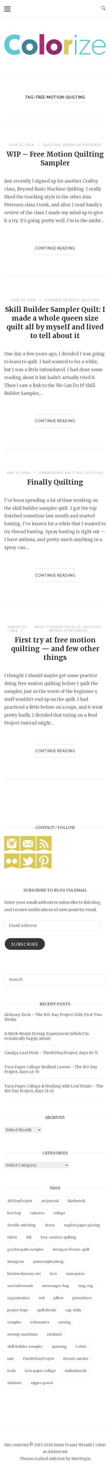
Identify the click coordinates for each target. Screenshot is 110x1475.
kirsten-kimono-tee (24, 1274)
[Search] (99, 977)
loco (53, 1274)
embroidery (51, 472)
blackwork (76, 1201)
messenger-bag (55, 1286)
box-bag (14, 1213)
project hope (17, 1310)
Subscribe (25, 944)
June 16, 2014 (24, 300)
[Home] (55, 53)
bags (39, 627)
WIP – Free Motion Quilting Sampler (55, 158)
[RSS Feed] (44, 849)
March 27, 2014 (17, 628)
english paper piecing (82, 1225)
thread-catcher (76, 1358)
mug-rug (85, 1286)
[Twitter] (28, 867)
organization (18, 1298)
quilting (52, 144)
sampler (14, 1322)
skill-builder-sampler (25, 1346)
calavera (37, 1213)
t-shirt (81, 1346)
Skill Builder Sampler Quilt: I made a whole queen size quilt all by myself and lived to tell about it (55, 322)
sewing (64, 1322)
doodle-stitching (21, 1225)
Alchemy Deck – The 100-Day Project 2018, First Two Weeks (53, 1017)
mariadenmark (20, 1286)
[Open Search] (103, 8)
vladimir (14, 1383)
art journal (50, 1201)
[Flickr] (11, 867)
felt (29, 1237)
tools (11, 1371)
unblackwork (75, 1371)
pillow (58, 1298)
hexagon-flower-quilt (71, 1249)
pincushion (81, 1298)
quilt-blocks (46, 1310)
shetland (54, 1334)
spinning (59, 1346)
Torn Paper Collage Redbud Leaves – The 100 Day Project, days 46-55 (50, 1069)
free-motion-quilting (58, 1237)
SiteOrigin (80, 1458)
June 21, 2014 (22, 144)
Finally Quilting (55, 482)
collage (59, 1213)
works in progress (82, 144)
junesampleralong (48, 1261)
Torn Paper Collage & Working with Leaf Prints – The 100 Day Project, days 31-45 (53, 1088)
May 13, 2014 (19, 472)
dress (50, 1225)
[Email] (28, 849)
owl (42, 1298)
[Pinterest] (44, 867)
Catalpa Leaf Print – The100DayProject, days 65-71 (51, 1053)
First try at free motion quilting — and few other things (55, 649)
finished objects (62, 300)
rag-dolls (73, 1310)
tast (10, 1358)
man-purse (75, 1274)
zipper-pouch (42, 1383)
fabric (12, 1237)
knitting (74, 472)
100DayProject (19, 1201)
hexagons (15, 1261)
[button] (55, 44)
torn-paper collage (40, 1371)
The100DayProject (38, 1358)
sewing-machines (22, 1334)
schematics (39, 1322)
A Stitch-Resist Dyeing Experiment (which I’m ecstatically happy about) (46, 1036)
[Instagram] (11, 849)
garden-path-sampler (25, 1249)
